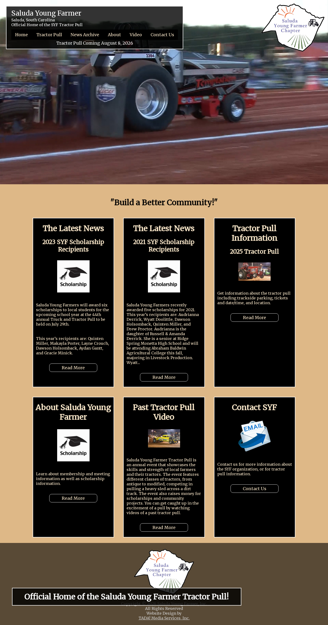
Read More (73, 367)
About (114, 34)
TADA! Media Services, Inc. (164, 618)
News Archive (85, 34)
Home (21, 34)
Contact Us (162, 34)
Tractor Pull (49, 34)
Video (136, 34)
